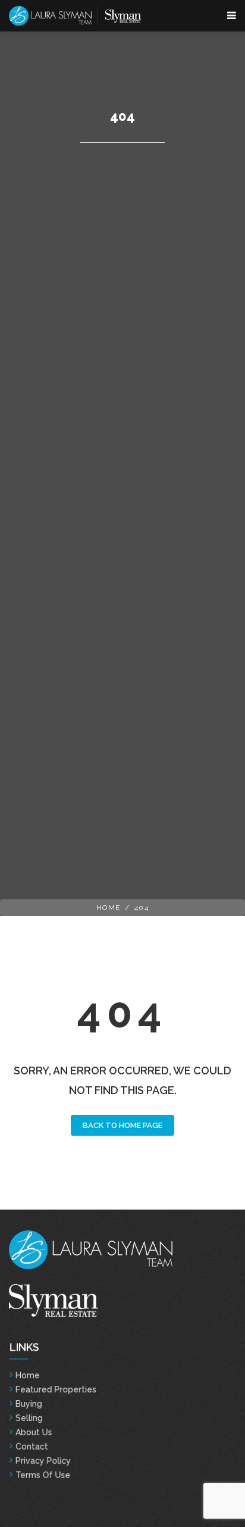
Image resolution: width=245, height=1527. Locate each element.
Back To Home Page (122, 1125)
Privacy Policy (43, 1461)
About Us (33, 1432)
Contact (31, 1446)
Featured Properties (55, 1389)
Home (108, 907)
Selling (28, 1418)
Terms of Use (42, 1475)
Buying (28, 1403)
